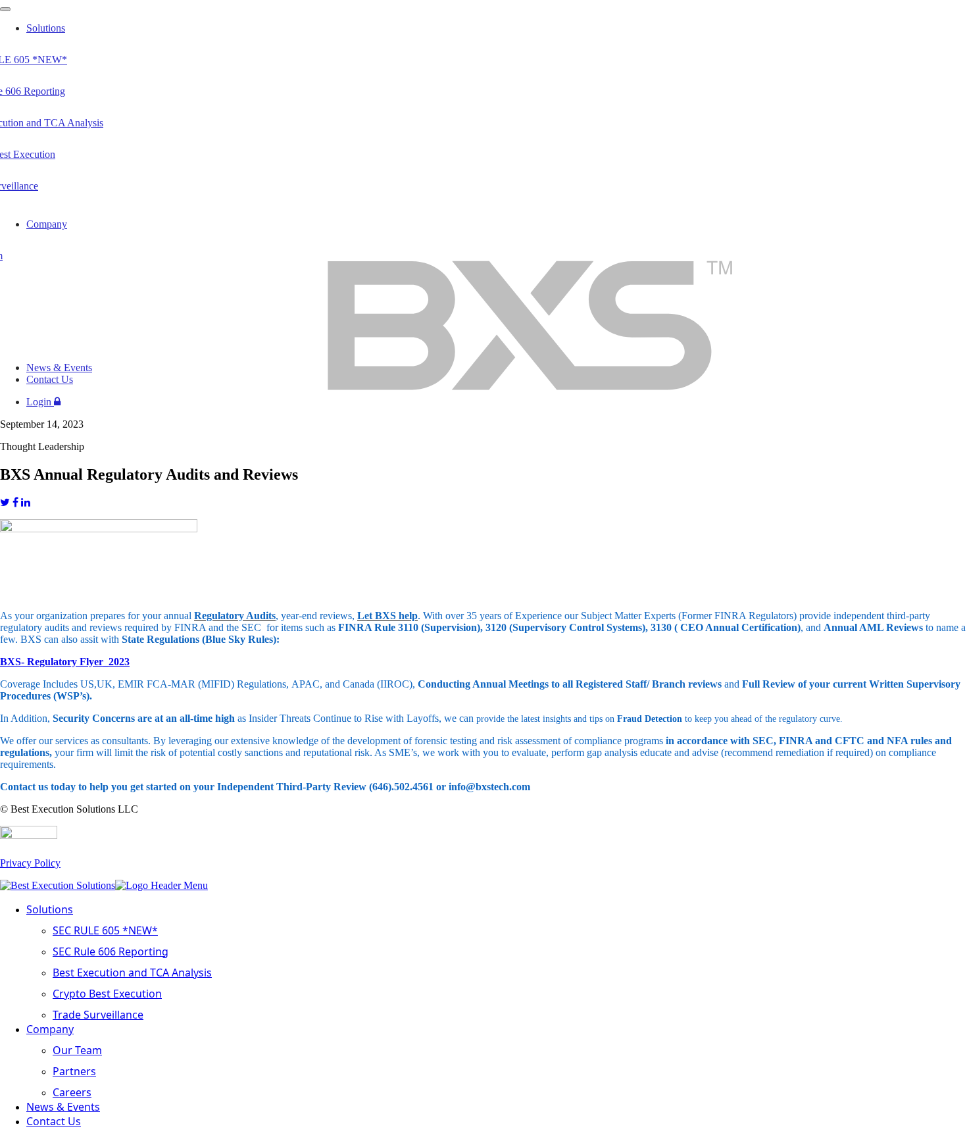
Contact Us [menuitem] (53, 1121)
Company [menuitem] (50, 1029)
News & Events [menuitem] (63, 1107)
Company (46, 224)
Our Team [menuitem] (77, 1050)
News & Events (59, 367)
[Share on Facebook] (15, 502)
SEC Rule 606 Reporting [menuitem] (110, 951)
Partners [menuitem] (74, 1071)
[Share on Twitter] (5, 502)
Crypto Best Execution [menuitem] (107, 993)
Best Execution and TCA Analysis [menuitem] (132, 972)
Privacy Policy (30, 863)
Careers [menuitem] (72, 1092)
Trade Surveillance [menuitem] (98, 1014)
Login (40, 401)
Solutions (45, 28)
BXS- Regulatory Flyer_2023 (65, 661)
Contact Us (49, 379)
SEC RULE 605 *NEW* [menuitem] (105, 930)
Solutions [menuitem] (49, 909)
